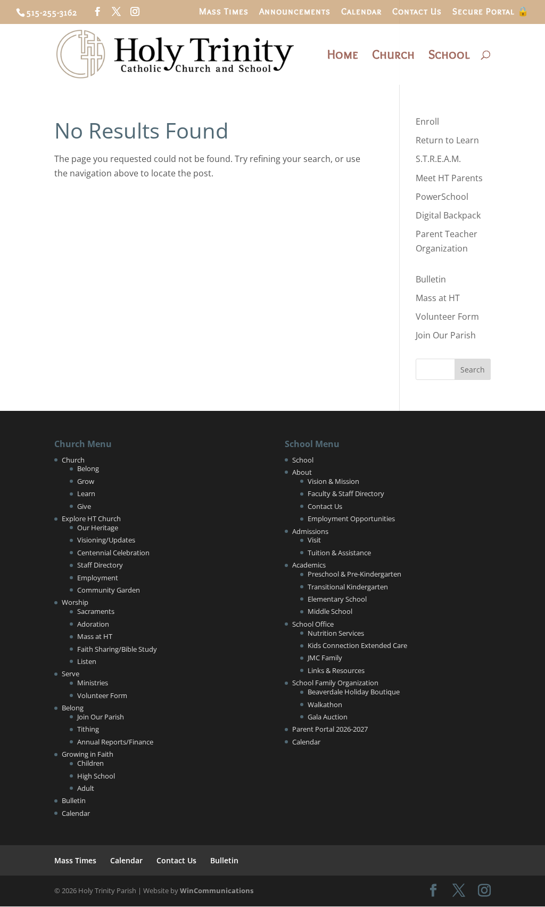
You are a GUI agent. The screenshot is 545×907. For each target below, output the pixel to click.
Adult (85, 788)
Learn (86, 493)
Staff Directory (100, 565)
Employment (97, 577)
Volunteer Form (447, 316)
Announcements (295, 12)
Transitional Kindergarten (348, 587)
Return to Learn (447, 140)
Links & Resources (336, 670)
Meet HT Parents (449, 178)
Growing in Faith (87, 754)
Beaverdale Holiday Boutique (354, 692)
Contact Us (417, 12)
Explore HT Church (91, 518)
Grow (85, 481)
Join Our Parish (446, 335)
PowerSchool (442, 197)
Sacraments (95, 611)
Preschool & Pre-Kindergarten (354, 574)
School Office (313, 624)
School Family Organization (335, 682)
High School (96, 776)
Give (84, 506)
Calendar (361, 12)
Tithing (88, 729)
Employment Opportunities (351, 518)
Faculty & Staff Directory (346, 493)
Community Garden (108, 590)
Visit (314, 540)
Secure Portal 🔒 (490, 12)
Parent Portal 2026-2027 (330, 729)
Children (90, 763)
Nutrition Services (336, 633)
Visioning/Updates (106, 540)
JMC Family (325, 657)
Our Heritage (97, 527)
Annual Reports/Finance (115, 742)
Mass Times (224, 12)
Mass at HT (438, 298)
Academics (309, 565)
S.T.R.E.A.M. (438, 159)
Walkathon (325, 704)
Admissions (310, 531)
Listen (86, 661)
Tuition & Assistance (339, 552)
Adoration (93, 624)
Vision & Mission (333, 481)
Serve (70, 673)
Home (342, 56)
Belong (88, 468)
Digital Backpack (448, 215)
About (302, 472)
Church (393, 56)
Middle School (330, 611)
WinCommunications (216, 890)
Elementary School (337, 599)
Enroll (427, 121)
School (448, 56)
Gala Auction (328, 717)
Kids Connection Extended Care (357, 645)
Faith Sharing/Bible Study (117, 649)
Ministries (92, 682)
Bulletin (431, 279)
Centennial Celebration (113, 552)
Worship (75, 602)
